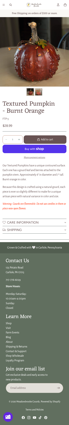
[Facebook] (23, 418)
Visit (8, 327)
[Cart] (65, 4)
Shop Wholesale (15, 355)
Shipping (14, 230)
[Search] (10, 4)
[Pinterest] (46, 418)
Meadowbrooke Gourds (28, 401)
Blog (8, 337)
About (9, 342)
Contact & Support (16, 351)
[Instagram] (29, 418)
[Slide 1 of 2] (30, 91)
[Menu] (3, 5)
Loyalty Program (15, 360)
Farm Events (12, 332)
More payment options (34, 157)
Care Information (23, 222)
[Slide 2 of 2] (38, 91)
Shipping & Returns (16, 346)
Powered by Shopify (50, 401)
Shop (9, 323)
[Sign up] (58, 388)
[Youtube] (34, 418)
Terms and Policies (35, 409)
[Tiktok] (40, 418)
